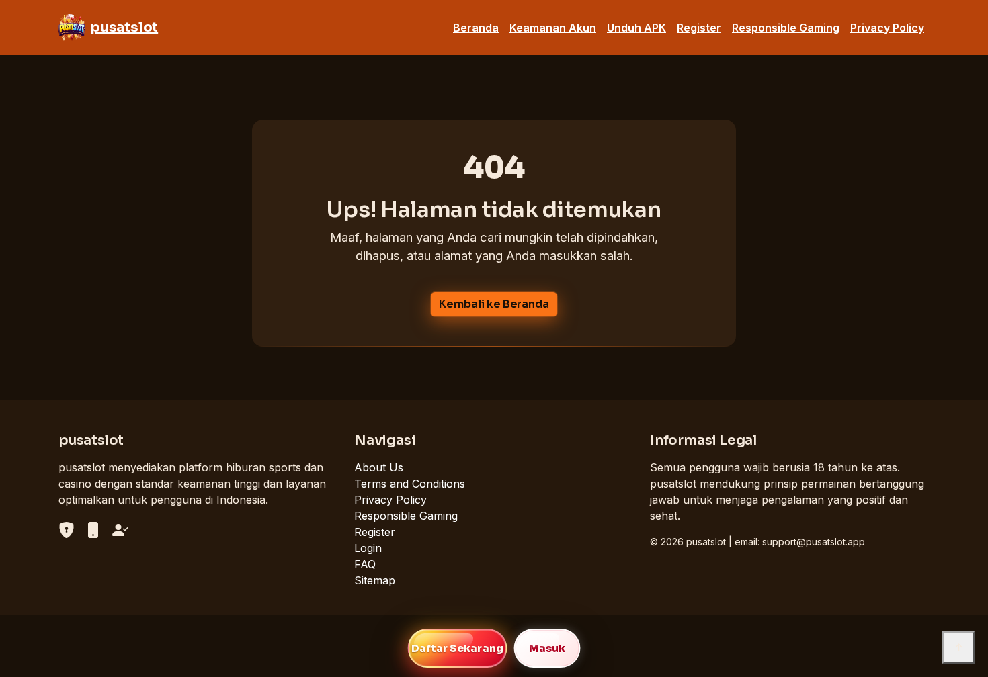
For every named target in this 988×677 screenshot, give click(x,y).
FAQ (365, 564)
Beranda (476, 27)
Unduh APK (636, 27)
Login (368, 548)
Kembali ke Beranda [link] (493, 304)
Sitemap (374, 580)
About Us (378, 467)
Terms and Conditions (409, 483)
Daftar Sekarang (457, 648)
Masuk (547, 648)
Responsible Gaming (785, 27)
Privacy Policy (887, 27)
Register (699, 27)
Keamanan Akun (552, 27)
